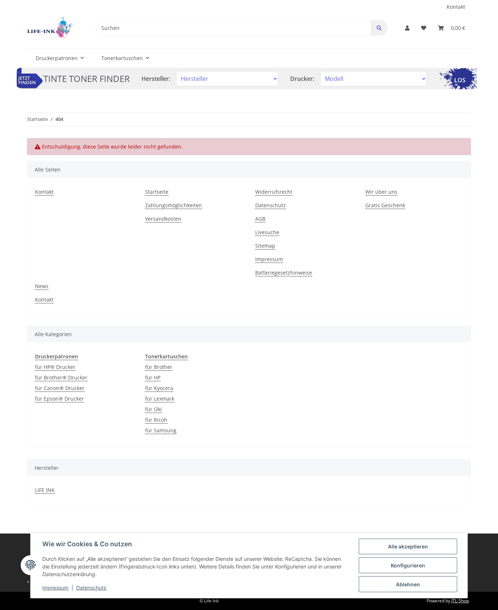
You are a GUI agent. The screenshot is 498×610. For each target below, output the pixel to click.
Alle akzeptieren (408, 546)
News (41, 286)
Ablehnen (408, 584)
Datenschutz (270, 205)
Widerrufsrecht (273, 191)
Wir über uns (381, 191)
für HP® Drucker (55, 366)
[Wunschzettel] (423, 27)
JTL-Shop (460, 601)
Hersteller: (155, 79)
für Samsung (160, 430)
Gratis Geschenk (385, 205)
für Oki (153, 409)
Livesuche (267, 232)
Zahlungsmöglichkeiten (173, 205)
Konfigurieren (408, 565)
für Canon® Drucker (60, 388)
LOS (460, 80)
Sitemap (265, 245)
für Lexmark (159, 398)
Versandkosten (163, 218)
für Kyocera (159, 388)
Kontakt (456, 6)
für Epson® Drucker (59, 398)
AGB (260, 218)
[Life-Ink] (49, 27)
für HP (152, 377)
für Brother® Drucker (61, 377)
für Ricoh (156, 419)
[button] (407, 27)
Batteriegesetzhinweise (283, 272)
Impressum (269, 259)
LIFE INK (45, 490)
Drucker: (302, 79)
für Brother (158, 366)
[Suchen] (379, 28)
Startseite (156, 191)
